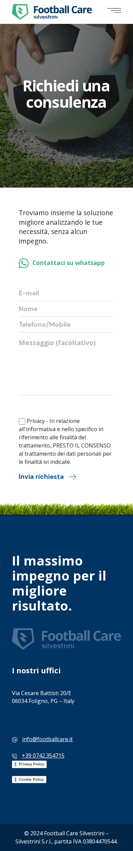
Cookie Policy (31, 779)
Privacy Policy (31, 764)
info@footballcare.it (47, 739)
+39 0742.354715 (43, 755)
